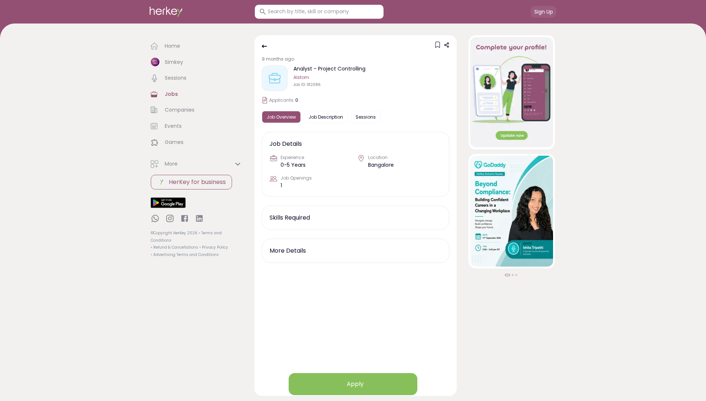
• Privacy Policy (213, 247)
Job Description (326, 117)
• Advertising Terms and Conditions (185, 254)
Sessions (366, 117)
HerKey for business (197, 182)
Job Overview (281, 117)
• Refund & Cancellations (174, 247)
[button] (197, 46)
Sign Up (543, 11)
